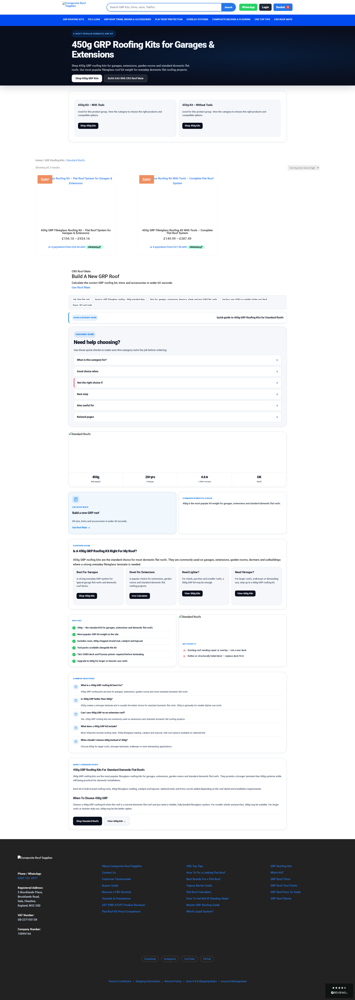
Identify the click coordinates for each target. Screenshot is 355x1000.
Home (39, 160)
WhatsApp (248, 7)
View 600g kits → (116, 821)
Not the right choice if (90, 382)
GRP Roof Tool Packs (284, 885)
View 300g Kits (192, 593)
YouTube (189, 958)
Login (265, 7)
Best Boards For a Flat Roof (203, 879)
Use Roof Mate (81, 287)
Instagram (170, 958)
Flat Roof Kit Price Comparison (121, 911)
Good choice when (87, 371)
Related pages (85, 416)
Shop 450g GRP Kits (86, 78)
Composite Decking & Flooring (231, 19)
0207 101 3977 (28, 878)
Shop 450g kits (88, 125)
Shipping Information (148, 981)
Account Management (234, 981)
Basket (282, 7)
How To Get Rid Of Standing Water (207, 898)
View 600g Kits (245, 593)
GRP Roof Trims (280, 879)
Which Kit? (277, 872)
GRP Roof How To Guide (286, 892)
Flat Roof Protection (168, 19)
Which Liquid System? (199, 911)
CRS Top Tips (194, 866)
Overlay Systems (197, 19)
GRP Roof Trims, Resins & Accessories (127, 19)
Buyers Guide (110, 885)
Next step (82, 394)
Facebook (150, 958)
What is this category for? (92, 359)
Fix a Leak (94, 19)
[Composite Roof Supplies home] (82, 7)
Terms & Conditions (119, 981)
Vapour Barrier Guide (199, 885)
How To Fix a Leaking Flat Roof (205, 872)
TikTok (207, 958)
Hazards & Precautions (116, 898)
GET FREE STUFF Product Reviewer (123, 905)
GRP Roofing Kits (73, 19)
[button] (339, 991)
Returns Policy (173, 981)
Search (228, 7)
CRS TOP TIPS (262, 19)
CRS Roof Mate (283, 19)
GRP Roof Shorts (281, 898)
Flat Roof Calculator (198, 892)
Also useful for (85, 405)
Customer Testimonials (116, 879)
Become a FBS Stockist (116, 892)
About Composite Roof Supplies (122, 866)
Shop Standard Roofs (87, 821)
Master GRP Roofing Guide (202, 905)
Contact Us (109, 872)
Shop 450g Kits (87, 595)
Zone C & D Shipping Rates (201, 981)
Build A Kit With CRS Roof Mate (125, 78)
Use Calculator (140, 595)
